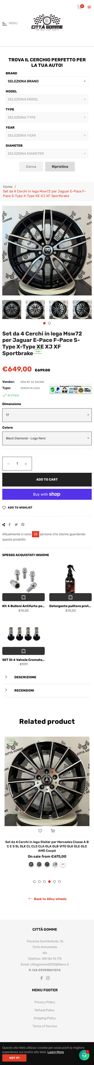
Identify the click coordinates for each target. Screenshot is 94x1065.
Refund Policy (45, 1010)
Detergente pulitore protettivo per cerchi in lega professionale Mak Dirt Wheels (70, 606)
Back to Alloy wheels (50, 899)
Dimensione (11, 404)
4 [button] (49, 881)
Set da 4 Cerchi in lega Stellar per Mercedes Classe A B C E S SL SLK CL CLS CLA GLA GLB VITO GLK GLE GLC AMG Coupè (47, 846)
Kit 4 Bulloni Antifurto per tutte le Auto (23, 606)
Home (7, 187)
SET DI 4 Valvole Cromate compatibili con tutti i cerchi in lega (23, 660)
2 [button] (49, 323)
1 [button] (44, 323)
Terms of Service (45, 1026)
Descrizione (25, 677)
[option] (47, 804)
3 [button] (44, 881)
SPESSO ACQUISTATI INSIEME (25, 555)
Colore (7, 428)
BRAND (11, 73)
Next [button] (88, 309)
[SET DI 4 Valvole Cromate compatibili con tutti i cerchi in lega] (23, 634)
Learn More (55, 1052)
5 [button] (54, 881)
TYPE (10, 109)
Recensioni (24, 690)
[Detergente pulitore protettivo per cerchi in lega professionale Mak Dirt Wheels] (70, 580)
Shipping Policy (45, 1018)
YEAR (10, 128)
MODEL (11, 91)
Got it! (14, 1058)
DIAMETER (14, 146)
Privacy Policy (44, 1002)
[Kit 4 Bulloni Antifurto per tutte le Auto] (23, 580)
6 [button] (59, 881)
